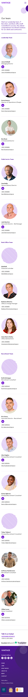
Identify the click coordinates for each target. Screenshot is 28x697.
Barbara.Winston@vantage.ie (9, 309)
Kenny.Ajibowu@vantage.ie (8, 504)
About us (4, 671)
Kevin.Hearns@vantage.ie (8, 111)
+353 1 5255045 (5, 502)
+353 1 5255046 (5, 425)
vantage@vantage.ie (8, 636)
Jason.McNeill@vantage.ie (8, 72)
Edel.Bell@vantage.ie (7, 274)
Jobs (2, 665)
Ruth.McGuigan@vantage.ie (9, 388)
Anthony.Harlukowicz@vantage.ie (10, 581)
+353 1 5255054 (5, 463)
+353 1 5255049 (5, 386)
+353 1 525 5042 (5, 617)
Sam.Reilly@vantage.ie (7, 194)
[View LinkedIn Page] (2, 66)
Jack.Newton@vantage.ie (8, 232)
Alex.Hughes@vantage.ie (8, 465)
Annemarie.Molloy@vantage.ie (9, 344)
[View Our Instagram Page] (8, 658)
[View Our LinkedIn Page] (11, 658)
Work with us (4, 680)
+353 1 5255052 (5, 540)
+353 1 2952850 (5, 70)
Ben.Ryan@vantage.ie (7, 149)
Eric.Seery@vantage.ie (7, 427)
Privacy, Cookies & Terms (7, 683)
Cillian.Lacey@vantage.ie (8, 620)
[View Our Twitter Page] (5, 658)
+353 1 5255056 (5, 579)
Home (3, 663)
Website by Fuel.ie (5, 694)
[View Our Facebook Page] (2, 658)
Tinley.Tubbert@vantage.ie (8, 543)
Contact (4, 676)
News (2, 673)
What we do (5, 668)
